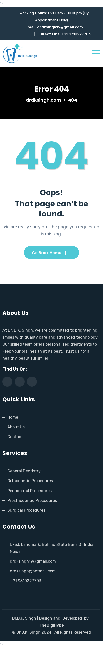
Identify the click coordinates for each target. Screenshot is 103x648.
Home (13, 417)
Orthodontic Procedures (30, 480)
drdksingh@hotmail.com (33, 571)
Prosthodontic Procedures (32, 500)
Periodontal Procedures (30, 490)
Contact (15, 436)
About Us (16, 427)
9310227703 (80, 34)
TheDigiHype (51, 625)
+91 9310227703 (25, 580)
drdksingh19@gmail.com (60, 27)
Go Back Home (47, 252)
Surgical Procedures (27, 510)
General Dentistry (24, 471)
